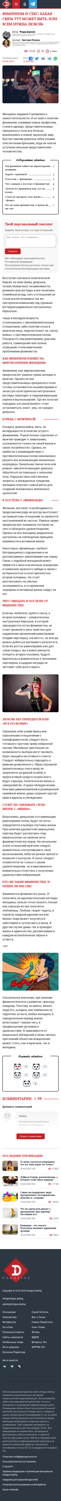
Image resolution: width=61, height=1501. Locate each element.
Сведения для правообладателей (20, 1479)
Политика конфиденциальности (19, 1456)
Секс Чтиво (38, 1327)
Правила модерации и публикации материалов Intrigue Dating (27, 1473)
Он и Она (7, 1327)
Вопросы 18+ (39, 1342)
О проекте (7, 1466)
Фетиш (36, 1332)
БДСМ (35, 1337)
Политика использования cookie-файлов (24, 1484)
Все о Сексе (38, 1317)
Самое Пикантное (42, 1322)
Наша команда (10, 1489)
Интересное (9, 1322)
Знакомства (9, 1317)
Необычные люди (12, 1342)
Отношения (9, 1312)
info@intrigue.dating (12, 1298)
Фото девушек (10, 1347)
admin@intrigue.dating (14, 1304)
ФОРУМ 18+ (38, 1347)
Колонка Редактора (13, 1352)
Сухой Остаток (40, 1312)
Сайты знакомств (12, 1337)
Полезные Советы (13, 1332)
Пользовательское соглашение (19, 1461)
